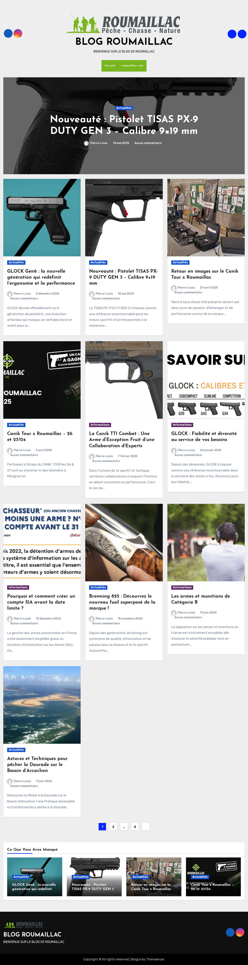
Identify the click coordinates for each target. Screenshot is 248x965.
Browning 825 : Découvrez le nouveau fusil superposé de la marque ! (122, 602)
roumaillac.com (132, 65)
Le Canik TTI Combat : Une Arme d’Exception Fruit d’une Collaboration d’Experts (121, 440)
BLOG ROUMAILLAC (124, 42)
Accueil (109, 65)
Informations (100, 424)
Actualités (124, 108)
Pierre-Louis (98, 143)
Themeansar (155, 959)
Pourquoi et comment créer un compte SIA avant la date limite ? (41, 602)
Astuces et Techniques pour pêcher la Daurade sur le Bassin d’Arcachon (37, 764)
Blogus (136, 959)
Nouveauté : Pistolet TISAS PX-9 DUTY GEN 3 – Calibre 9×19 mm (123, 277)
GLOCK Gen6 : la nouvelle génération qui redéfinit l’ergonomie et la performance (41, 277)
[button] (239, 124)
